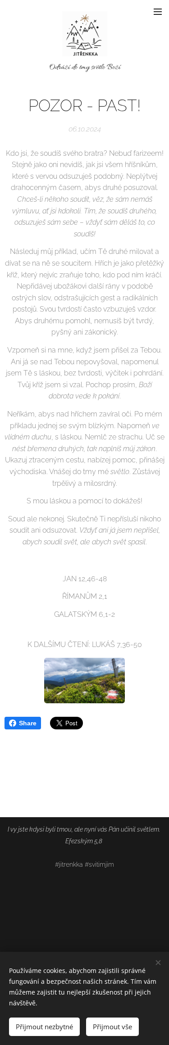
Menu (158, 11)
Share (28, 723)
